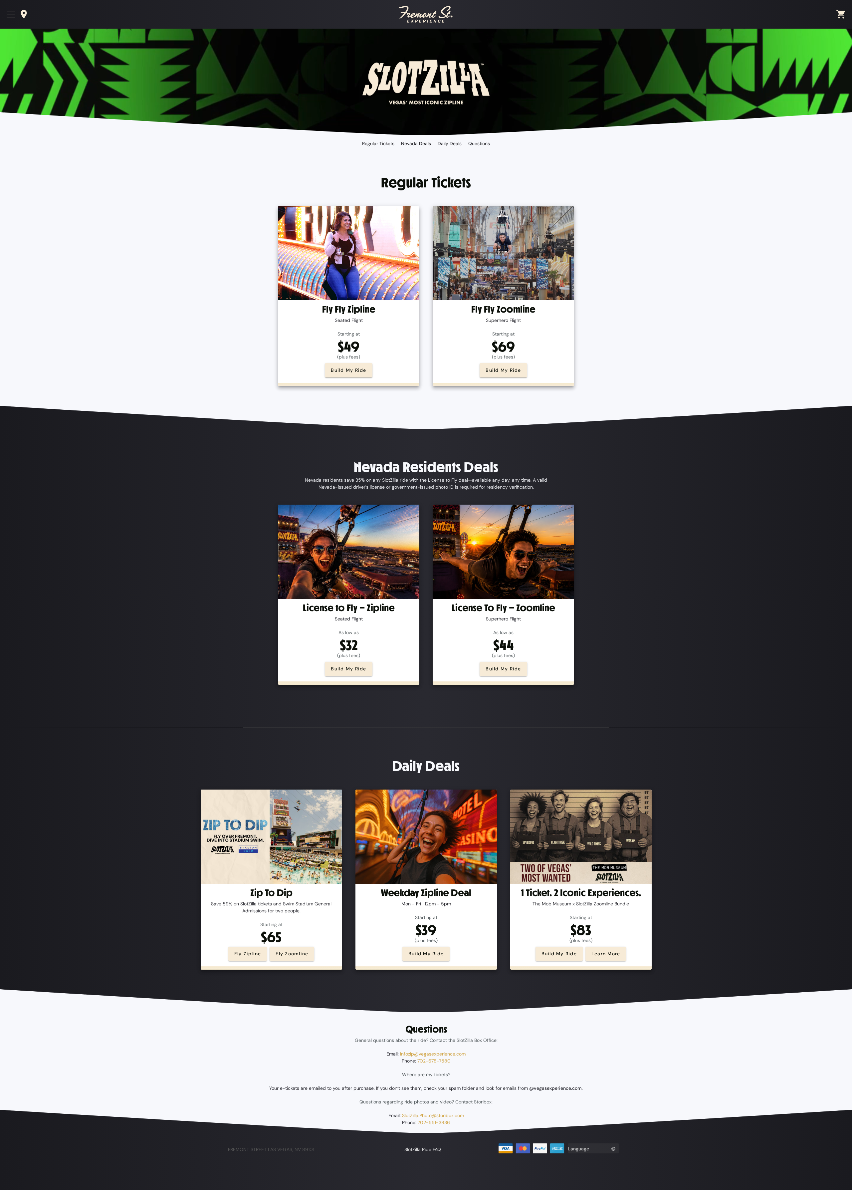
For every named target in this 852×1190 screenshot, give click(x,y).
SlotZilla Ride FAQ (422, 1149)
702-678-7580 (434, 1061)
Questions (479, 143)
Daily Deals (450, 143)
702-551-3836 (434, 1122)
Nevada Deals (416, 143)
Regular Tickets (378, 143)
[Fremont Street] (426, 14)
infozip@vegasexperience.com (433, 1054)
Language (578, 1149)
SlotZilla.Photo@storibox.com (433, 1115)
